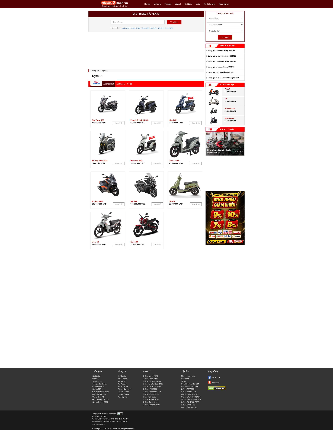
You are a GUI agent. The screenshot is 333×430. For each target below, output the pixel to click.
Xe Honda (122, 376)
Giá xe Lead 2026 (150, 379)
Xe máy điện (123, 397)
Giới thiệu (96, 376)
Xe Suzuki (122, 381)
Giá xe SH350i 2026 (100, 392)
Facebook (216, 377)
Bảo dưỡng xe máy (189, 407)
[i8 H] (213, 105)
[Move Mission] (213, 115)
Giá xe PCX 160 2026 (190, 402)
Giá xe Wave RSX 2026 (190, 397)
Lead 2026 (125, 28)
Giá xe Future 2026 (151, 399)
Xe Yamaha (122, 379)
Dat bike (188, 4)
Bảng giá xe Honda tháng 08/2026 (221, 50)
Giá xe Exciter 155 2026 (153, 384)
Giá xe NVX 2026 (150, 389)
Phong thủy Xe (98, 386)
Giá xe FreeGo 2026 (189, 394)
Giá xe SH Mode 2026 (152, 381)
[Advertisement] (146, 50)
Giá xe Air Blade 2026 (152, 386)
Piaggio (168, 4)
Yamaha (157, 4)
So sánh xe (97, 381)
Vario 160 (145, 28)
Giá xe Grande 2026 (151, 405)
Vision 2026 (135, 28)
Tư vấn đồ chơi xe (99, 384)
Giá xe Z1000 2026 (100, 402)
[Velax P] (213, 95)
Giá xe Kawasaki (124, 389)
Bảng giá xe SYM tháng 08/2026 (220, 72)
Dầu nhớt (185, 379)
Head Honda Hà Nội (189, 386)
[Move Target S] (213, 125)
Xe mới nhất (108, 84)
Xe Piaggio (122, 384)
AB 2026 (161, 28)
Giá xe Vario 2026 (150, 376)
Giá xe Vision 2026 (151, 394)
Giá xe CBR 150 (99, 394)
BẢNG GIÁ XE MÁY (227, 46)
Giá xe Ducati (123, 392)
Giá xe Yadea (123, 394)
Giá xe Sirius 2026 (188, 392)
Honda (147, 4)
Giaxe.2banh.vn (113, 429)
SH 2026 (169, 28)
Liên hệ (95, 379)
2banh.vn (215, 382)
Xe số (129, 84)
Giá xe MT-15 (98, 389)
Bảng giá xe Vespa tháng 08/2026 (221, 67)
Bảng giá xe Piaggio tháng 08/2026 (222, 61)
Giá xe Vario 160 (188, 405)
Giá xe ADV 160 (187, 389)
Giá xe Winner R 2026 (152, 392)
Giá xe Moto (123, 386)
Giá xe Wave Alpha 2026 (191, 399)
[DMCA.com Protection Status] (216, 389)
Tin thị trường (209, 4)
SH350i (153, 28)
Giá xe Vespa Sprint (100, 399)
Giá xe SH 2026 (149, 397)
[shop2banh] (225, 245)
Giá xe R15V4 (98, 397)
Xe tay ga (120, 84)
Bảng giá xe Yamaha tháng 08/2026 (222, 56)
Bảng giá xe (224, 4)
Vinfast (178, 4)
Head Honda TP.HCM (190, 384)
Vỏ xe (183, 381)
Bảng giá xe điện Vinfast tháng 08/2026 (223, 78)
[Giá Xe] (114, 7)
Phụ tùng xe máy (188, 376)
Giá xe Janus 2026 (151, 402)
